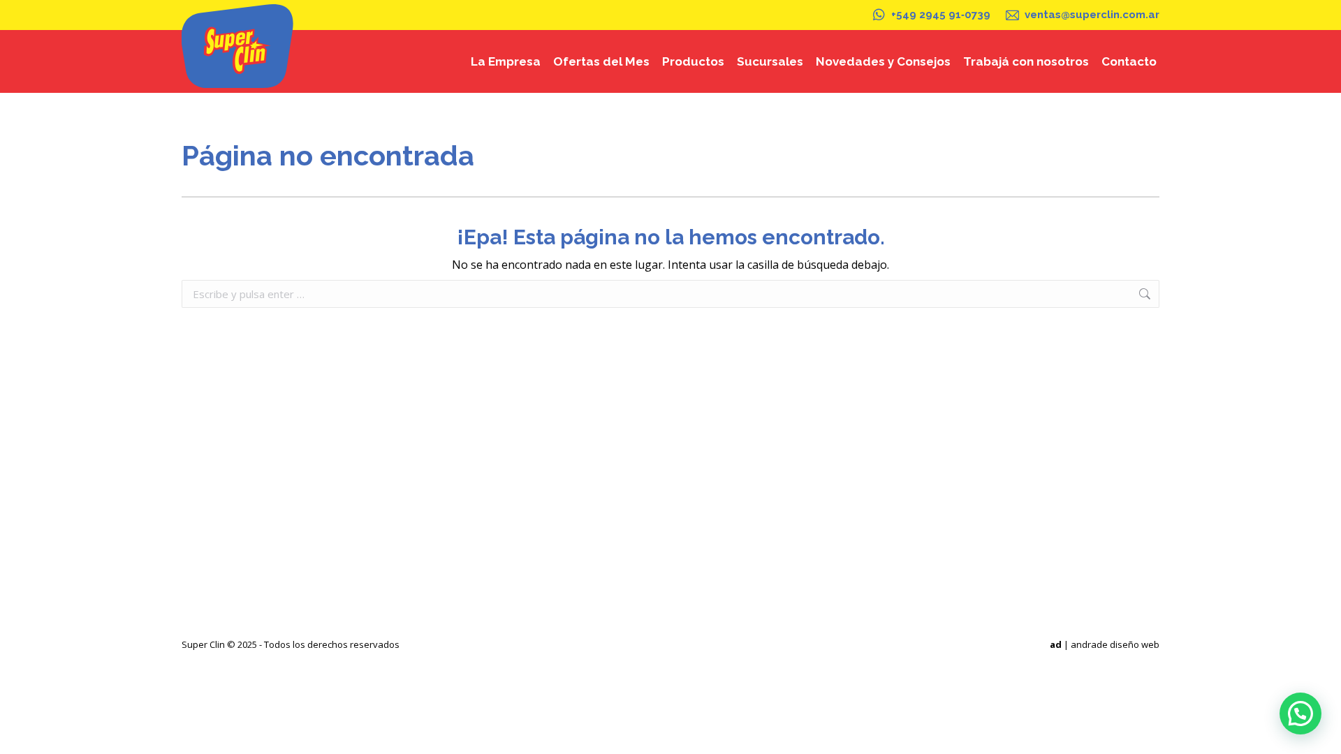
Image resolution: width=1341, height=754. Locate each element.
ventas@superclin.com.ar (1092, 14)
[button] (1300, 713)
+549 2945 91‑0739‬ (940, 14)
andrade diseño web (1115, 644)
